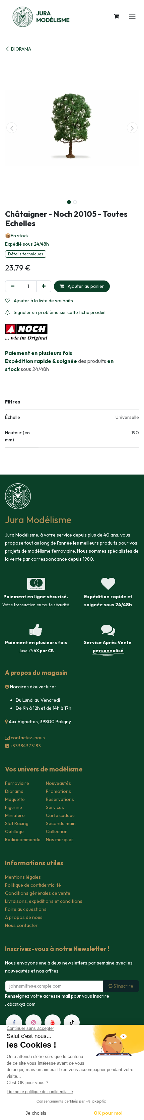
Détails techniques (25, 253)
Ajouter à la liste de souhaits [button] (43, 301)
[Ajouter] (43, 286)
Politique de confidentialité (33, 885)
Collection (57, 831)
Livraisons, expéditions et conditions (43, 901)
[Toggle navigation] (132, 16)
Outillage (14, 831)
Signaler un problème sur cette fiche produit (59, 312)
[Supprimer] (12, 286)
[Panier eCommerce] (116, 16)
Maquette (15, 799)
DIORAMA (21, 49)
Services (55, 807)
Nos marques (60, 839)
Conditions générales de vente (37, 893)
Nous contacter (21, 925)
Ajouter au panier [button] (85, 286)
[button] (11, 127)
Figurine (13, 807)
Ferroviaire (17, 783)
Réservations (60, 799)
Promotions (58, 791)
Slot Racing (16, 823)
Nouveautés (58, 783)
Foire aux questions (26, 909)
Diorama (14, 791)
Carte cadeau (60, 815)
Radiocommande (23, 839)
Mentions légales (23, 877)
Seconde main (61, 823)
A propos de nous (24, 917)
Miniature (15, 815)
